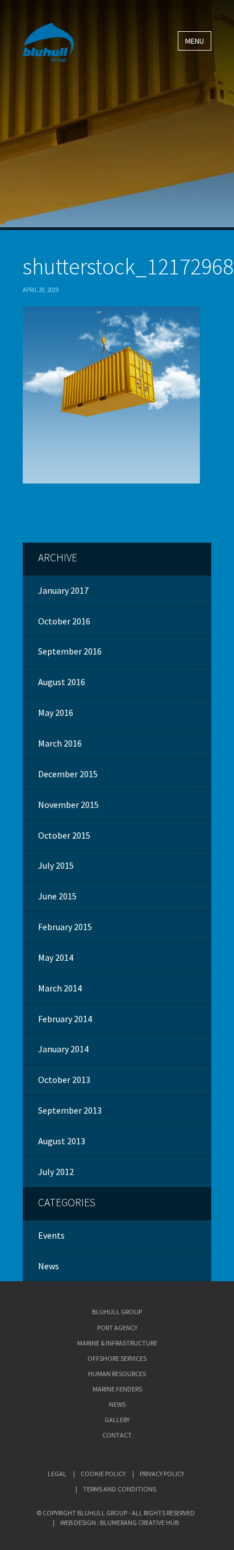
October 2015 (64, 835)
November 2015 (68, 804)
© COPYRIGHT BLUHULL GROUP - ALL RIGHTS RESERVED (115, 1513)
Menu (194, 41)
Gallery (117, 1419)
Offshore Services (117, 1358)
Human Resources (117, 1373)
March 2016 (60, 743)
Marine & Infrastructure (117, 1343)
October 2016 (64, 621)
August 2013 (61, 1141)
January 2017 (63, 590)
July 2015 (56, 865)
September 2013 (70, 1110)
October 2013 (64, 1079)
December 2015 (68, 774)
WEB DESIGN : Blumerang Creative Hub (119, 1522)
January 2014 (63, 1049)
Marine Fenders (117, 1389)
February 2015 (65, 926)
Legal (57, 1473)
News (48, 1266)
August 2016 (61, 682)
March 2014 (60, 988)
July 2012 (56, 1171)
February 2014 (65, 1018)
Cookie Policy (103, 1473)
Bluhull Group (117, 1311)
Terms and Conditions (119, 1489)
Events (51, 1235)
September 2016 (70, 651)
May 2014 (55, 957)
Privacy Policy (162, 1473)
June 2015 (57, 896)
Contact (117, 1435)
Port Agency (117, 1327)
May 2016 (55, 712)
